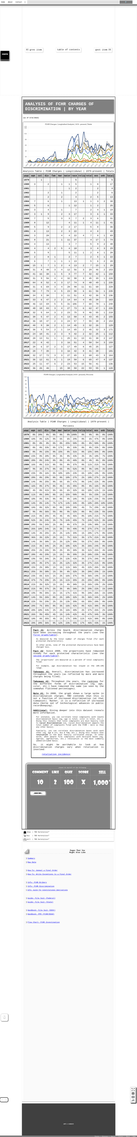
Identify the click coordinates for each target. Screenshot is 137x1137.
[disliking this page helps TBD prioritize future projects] (5, 1099)
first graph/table (44, 635)
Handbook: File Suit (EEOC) (41, 910)
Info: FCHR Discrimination (41, 886)
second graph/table (45, 656)
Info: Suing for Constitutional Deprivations (47, 890)
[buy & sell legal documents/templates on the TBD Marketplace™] (24, 833)
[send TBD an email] (133, 1094)
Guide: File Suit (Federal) (41, 898)
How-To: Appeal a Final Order (43, 870)
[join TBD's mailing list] (133, 1101)
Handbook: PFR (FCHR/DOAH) (41, 914)
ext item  (103, 50)
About (10, 2)
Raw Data (32, 862)
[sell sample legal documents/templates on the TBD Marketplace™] (24, 840)
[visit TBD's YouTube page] (133, 1098)
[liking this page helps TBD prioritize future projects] (2, 1099)
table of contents (68, 50)
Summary (31, 858)
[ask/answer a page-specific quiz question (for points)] (4, 1017)
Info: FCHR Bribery (37, 882)
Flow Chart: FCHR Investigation (44, 922)
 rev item (34, 50)
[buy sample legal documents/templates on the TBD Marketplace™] (24, 837)
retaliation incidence (56, 754)
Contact (19, 2)
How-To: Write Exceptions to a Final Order (49, 874)
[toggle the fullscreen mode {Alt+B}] (133, 1089)
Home (3, 2)
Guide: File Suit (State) (40, 902)
